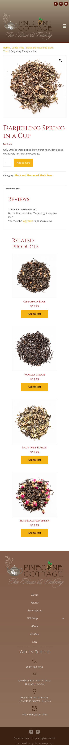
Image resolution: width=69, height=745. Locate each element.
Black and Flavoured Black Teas (33, 175)
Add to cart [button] (34, 314)
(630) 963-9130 (34, 667)
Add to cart (23, 162)
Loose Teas (18, 47)
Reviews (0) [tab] (13, 188)
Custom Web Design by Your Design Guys (34, 743)
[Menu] (64, 26)
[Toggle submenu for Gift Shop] (63, 618)
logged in (28, 220)
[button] (60, 60)
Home (6, 47)
